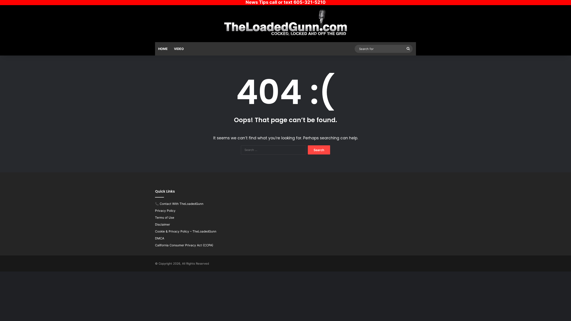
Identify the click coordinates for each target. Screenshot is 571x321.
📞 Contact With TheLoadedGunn (179, 204)
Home (163, 49)
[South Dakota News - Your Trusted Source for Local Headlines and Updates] (285, 23)
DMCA (159, 238)
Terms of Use (164, 217)
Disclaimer (162, 224)
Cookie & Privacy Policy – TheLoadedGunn (185, 231)
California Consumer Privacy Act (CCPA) (184, 245)
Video (179, 49)
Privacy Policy (165, 210)
